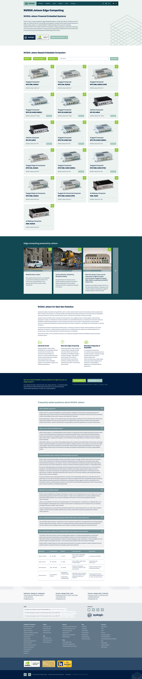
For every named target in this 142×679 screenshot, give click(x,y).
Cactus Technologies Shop (68, 644)
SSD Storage (85, 634)
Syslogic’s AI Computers (29, 624)
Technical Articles (86, 638)
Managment (104, 626)
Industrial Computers (29, 634)
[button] (41, 3)
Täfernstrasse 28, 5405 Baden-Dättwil (34, 595)
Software (26, 653)
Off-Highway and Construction (69, 626)
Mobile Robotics (66, 636)
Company (103, 624)
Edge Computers (27, 628)
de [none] (116, 3)
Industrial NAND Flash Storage (69, 646)
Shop (63, 640)
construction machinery (71, 26)
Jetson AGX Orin (47, 628)
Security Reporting (105, 636)
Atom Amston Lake (47, 640)
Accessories (26, 651)
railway (56, 26)
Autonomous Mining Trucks (68, 628)
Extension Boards (28, 642)
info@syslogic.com (29, 598)
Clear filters (114, 58)
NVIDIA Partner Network (48, 23)
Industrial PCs (27, 636)
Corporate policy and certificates (108, 638)
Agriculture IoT (65, 632)
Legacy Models (27, 638)
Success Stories (85, 636)
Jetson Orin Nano (47, 632)
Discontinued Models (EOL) (30, 640)
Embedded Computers (29, 626)
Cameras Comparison (29, 647)
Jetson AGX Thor (47, 626)
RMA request (104, 647)
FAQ (102, 640)
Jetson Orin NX (46, 630)
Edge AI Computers (28, 630)
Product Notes (85, 632)
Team (102, 628)
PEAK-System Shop (67, 642)
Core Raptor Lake (47, 638)
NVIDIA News (85, 630)
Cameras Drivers (27, 649)
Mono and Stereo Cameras (30, 645)
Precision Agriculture (67, 630)
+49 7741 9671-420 (60, 597)
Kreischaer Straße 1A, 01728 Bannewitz (98, 595)
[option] (116, 3)
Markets (64, 624)
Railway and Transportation (68, 634)
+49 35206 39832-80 (93, 597)
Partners (103, 632)
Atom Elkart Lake (47, 642)
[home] (30, 3)
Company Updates (105, 634)
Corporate (84, 626)
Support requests (105, 645)
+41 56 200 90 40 (28, 597)
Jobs (102, 630)
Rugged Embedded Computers (31, 632)
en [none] (113, 3)
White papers (104, 642)
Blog (83, 624)
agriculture (62, 26)
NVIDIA (45, 624)
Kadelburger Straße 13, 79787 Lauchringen (67, 595)
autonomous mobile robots (52, 28)
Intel (44, 636)
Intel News (84, 628)
